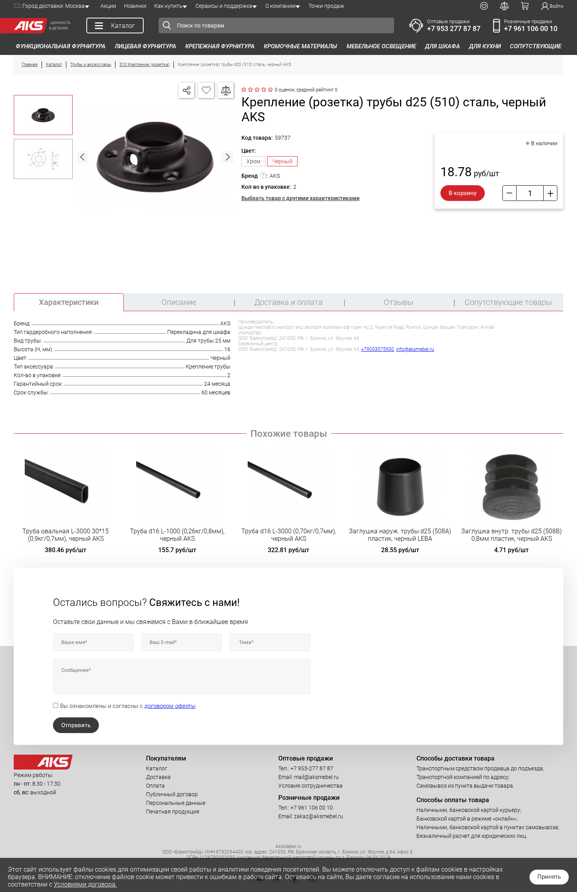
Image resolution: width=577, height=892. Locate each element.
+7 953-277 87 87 (311, 768)
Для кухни (485, 46)
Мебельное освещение (381, 46)
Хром (253, 161)
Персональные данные (175, 803)
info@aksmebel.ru (415, 349)
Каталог (156, 768)
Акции (108, 6)
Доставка (158, 777)
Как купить (168, 6)
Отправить (76, 725)
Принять (549, 876)
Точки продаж (326, 6)
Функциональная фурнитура (61, 46)
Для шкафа (442, 46)
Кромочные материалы (300, 46)
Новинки (135, 6)
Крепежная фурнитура (220, 46)
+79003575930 (377, 349)
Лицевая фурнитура (145, 46)
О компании (280, 6)
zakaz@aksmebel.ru (318, 816)
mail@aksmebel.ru (316, 777)
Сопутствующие (535, 46)
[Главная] (28, 25)
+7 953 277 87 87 (453, 28)
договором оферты (169, 706)
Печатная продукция (172, 811)
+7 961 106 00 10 (530, 28)
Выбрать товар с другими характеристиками (300, 198)
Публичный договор (172, 794)
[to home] (43, 767)
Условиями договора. (85, 884)
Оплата (155, 786)
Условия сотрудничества (310, 786)
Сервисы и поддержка (223, 6)
